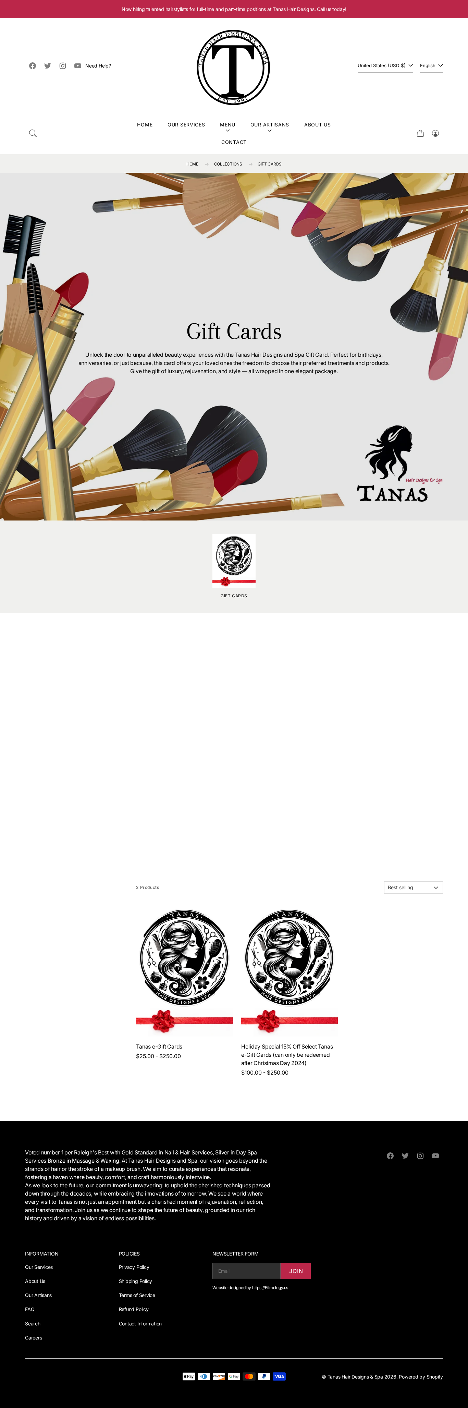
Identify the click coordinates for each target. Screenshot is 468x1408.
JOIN (296, 1271)
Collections (228, 164)
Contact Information (140, 1323)
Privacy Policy (134, 1267)
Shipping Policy (135, 1281)
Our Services (186, 124)
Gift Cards (270, 164)
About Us (317, 124)
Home (144, 124)
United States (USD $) (382, 65)
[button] (33, 133)
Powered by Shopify (421, 1377)
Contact (234, 142)
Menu (227, 124)
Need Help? (98, 66)
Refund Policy (134, 1309)
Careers (33, 1337)
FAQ (29, 1309)
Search (32, 1323)
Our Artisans (269, 124)
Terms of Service (137, 1295)
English (427, 65)
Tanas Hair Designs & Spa (355, 1377)
